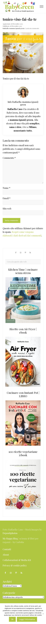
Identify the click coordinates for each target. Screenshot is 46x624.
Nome (6, 187)
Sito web (7, 208)
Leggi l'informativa (27, 619)
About (6, 554)
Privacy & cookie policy (15, 565)
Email (6, 198)
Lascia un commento (32, 28)
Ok (12, 619)
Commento (9, 157)
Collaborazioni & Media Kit (17, 560)
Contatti (7, 549)
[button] (41, 6)
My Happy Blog (10, 538)
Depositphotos (10, 533)
